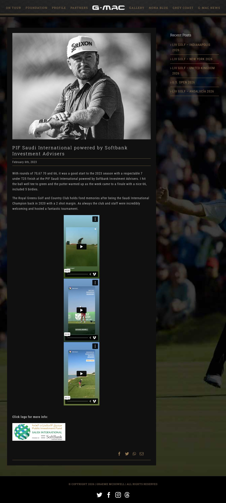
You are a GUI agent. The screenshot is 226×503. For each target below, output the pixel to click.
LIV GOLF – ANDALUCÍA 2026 (193, 91)
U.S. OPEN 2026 (183, 82)
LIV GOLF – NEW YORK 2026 (192, 59)
